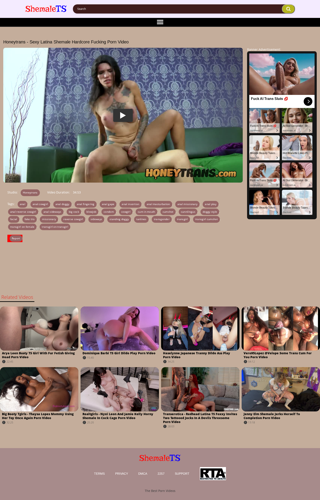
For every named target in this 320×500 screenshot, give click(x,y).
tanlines (141, 219)
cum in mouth (146, 212)
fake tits (30, 219)
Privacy (121, 473)
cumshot (168, 212)
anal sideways (52, 212)
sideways (96, 219)
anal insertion (130, 204)
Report (16, 238)
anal (22, 204)
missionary (49, 219)
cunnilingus (188, 212)
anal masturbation (158, 204)
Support (182, 473)
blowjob (91, 212)
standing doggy (119, 219)
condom (109, 212)
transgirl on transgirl (55, 227)
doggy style (210, 212)
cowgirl (125, 212)
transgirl (182, 219)
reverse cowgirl (73, 219)
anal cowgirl (40, 204)
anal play (210, 204)
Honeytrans (30, 192)
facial (13, 219)
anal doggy (62, 204)
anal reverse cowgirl (23, 212)
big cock (74, 212)
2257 (161, 473)
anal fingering (85, 204)
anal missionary (187, 204)
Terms (99, 473)
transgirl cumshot (206, 219)
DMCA (142, 473)
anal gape (108, 204)
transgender (162, 219)
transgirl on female (22, 227)
